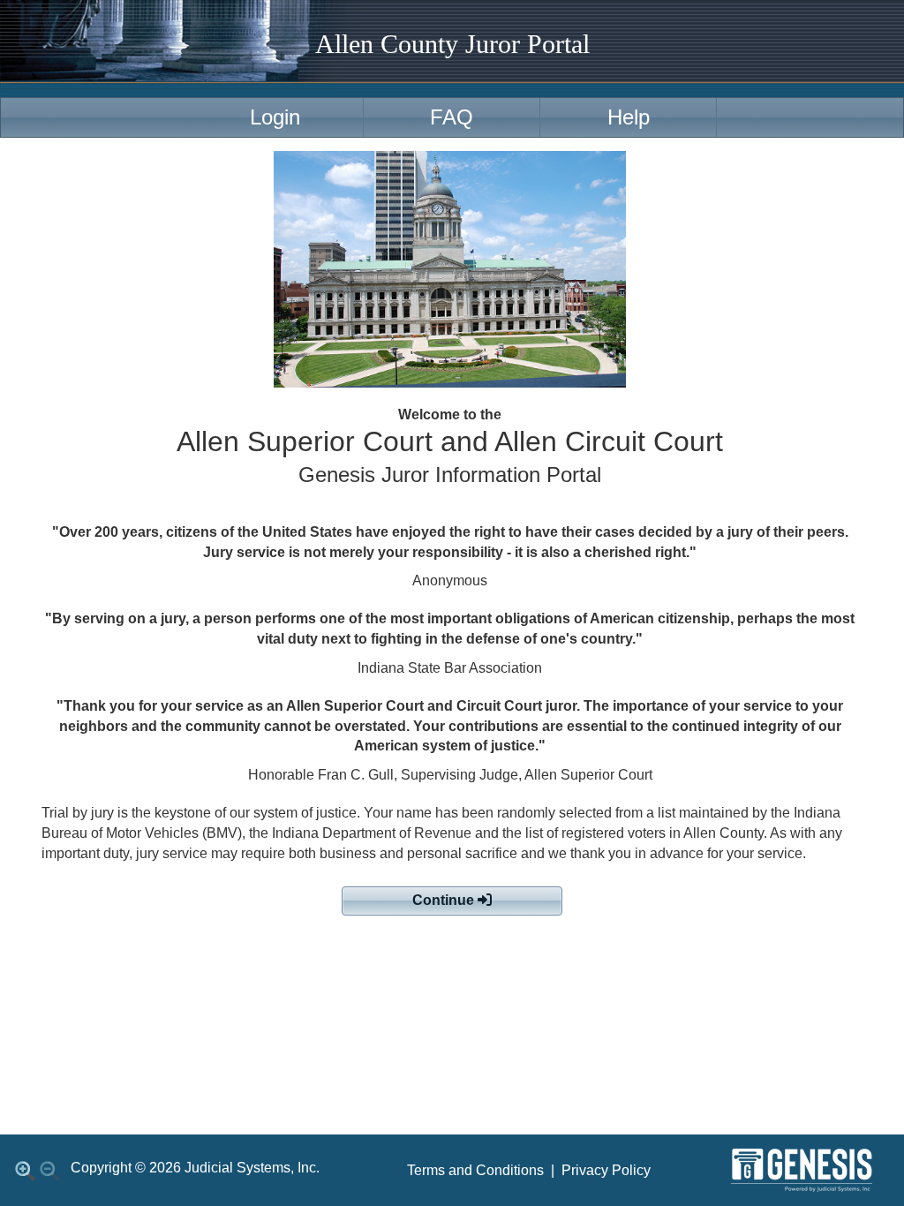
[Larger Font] (24, 1170)
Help (628, 117)
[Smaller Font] (49, 1170)
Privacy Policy (606, 1170)
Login (275, 117)
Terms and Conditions (475, 1170)
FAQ (451, 117)
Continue (445, 900)
